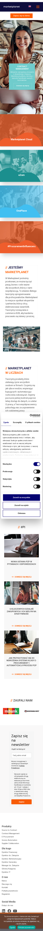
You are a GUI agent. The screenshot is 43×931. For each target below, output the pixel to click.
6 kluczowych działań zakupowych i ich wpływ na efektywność (21, 611)
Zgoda (12, 927)
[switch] (36, 471)
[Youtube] (15, 911)
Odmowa (21, 513)
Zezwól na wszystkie (21, 497)
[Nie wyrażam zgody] (40, 922)
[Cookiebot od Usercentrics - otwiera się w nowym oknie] (30, 415)
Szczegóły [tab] (17, 422)
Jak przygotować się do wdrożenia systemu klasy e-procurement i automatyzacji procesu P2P (21, 662)
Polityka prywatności (26, 927)
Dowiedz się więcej (22, 86)
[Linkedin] (3, 911)
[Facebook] (9, 911)
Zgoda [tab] (6, 422)
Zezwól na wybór (21, 505)
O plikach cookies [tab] (32, 422)
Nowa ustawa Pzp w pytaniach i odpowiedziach (21, 562)
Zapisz (21, 802)
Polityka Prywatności (17, 767)
